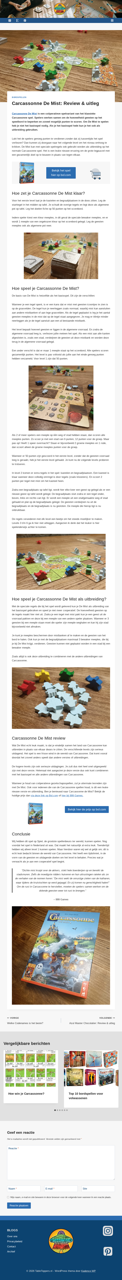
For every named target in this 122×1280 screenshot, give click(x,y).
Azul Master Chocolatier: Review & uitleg (92, 1021)
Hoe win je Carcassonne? (26, 1093)
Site (85, 1188)
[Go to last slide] (8, 1079)
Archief (11, 1251)
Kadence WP (88, 1271)
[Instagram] (9, 20)
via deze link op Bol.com (44, 795)
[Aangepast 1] (17, 20)
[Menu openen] (112, 20)
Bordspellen (19, 97)
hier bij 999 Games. (72, 795)
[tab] (55, 1110)
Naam (12, 1188)
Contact (11, 1246)
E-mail (50, 1188)
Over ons (12, 1236)
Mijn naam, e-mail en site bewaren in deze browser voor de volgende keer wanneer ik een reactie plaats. (60, 1197)
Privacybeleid (14, 1241)
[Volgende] (113, 1079)
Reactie (13, 1148)
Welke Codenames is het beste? (25, 1021)
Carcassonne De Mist (24, 113)
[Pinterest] (24, 20)
